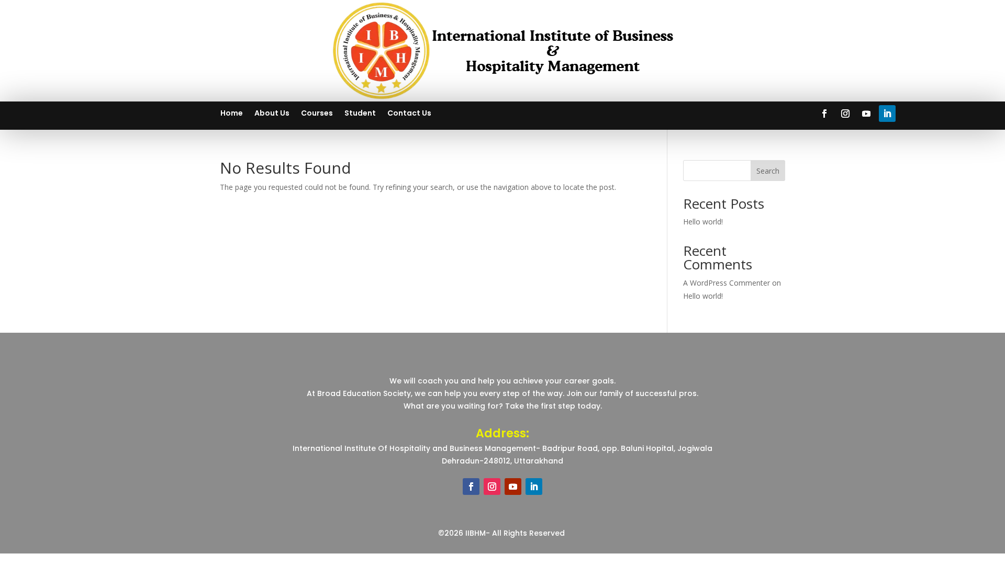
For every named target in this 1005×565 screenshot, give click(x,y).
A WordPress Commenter (726, 283)
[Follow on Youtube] (866, 113)
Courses (317, 113)
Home (231, 113)
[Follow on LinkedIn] (887, 113)
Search (767, 171)
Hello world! (703, 222)
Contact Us (409, 113)
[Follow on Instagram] (845, 113)
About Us (271, 113)
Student (360, 113)
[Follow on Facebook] (824, 113)
